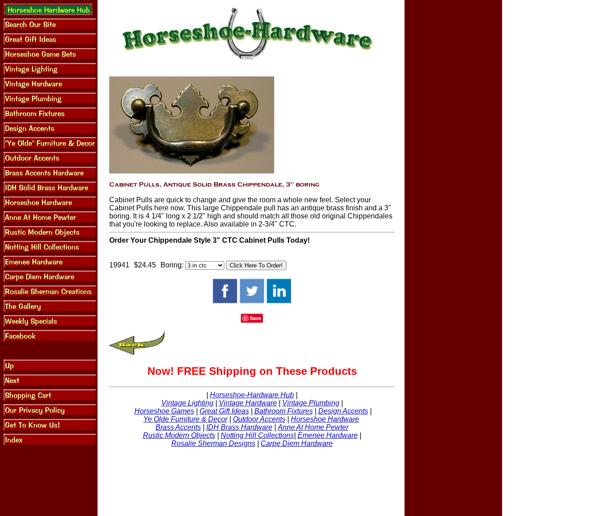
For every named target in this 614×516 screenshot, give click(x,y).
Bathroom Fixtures (283, 411)
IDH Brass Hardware (239, 427)
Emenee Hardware (328, 435)
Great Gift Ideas (224, 411)
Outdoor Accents (259, 419)
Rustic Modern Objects (179, 435)
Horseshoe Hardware (325, 419)
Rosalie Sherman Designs (213, 443)
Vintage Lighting (187, 403)
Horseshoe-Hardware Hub (252, 395)
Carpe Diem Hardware (297, 443)
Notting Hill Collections (257, 435)
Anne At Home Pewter (313, 427)
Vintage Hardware (248, 403)
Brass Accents (178, 427)
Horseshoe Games (164, 411)
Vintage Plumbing (310, 403)
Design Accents (343, 411)
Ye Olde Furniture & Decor (185, 419)
